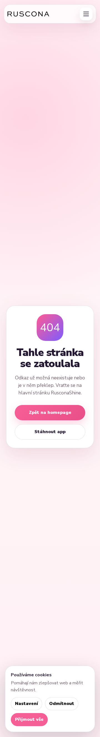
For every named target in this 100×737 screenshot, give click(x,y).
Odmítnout (61, 704)
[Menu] (86, 14)
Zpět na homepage (50, 412)
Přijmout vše (29, 719)
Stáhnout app (50, 432)
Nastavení (26, 704)
